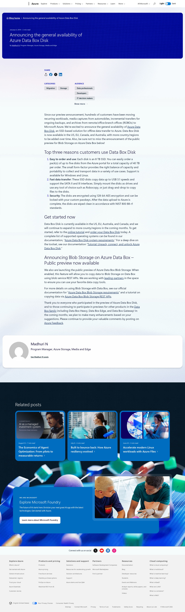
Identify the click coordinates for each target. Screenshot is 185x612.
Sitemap (68, 607)
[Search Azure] (154, 3)
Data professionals (84, 88)
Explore (44, 3)
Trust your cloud (15, 582)
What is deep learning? (158, 578)
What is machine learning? (159, 574)
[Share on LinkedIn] (60, 74)
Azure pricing (43, 569)
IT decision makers (85, 98)
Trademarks (116, 607)
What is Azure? (14, 565)
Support (69, 578)
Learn (113, 3)
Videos (124, 593)
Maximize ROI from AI (46, 587)
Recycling (139, 607)
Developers (81, 93)
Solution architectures (74, 574)
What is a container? (157, 591)
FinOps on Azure (44, 582)
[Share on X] (55, 74)
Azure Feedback (53, 323)
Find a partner (97, 574)
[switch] (168, 3)
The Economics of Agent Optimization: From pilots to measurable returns (36, 451)
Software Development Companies (104, 565)
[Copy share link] (46, 74)
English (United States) (21, 603)
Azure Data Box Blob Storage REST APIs (88, 296)
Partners (89, 3)
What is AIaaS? (155, 582)
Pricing (78, 3)
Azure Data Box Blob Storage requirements (93, 292)
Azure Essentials (14, 587)
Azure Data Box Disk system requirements (89, 240)
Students (125, 578)
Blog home (14, 18)
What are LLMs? (155, 587)
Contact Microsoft (80, 607)
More (121, 3)
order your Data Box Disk (105, 232)
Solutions (66, 3)
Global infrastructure (16, 574)
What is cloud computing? (159, 565)
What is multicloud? (156, 569)
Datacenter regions (16, 578)
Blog (123, 569)
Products (54, 3)
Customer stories (15, 591)
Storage (63, 88)
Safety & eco (128, 607)
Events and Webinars (129, 582)
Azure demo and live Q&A (75, 582)
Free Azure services (45, 574)
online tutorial (76, 232)
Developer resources (129, 574)
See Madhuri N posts (39, 357)
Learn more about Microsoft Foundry (40, 520)
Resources (102, 3)
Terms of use (104, 607)
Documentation (127, 565)
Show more (79, 104)
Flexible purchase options (48, 578)
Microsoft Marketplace (100, 569)
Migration (50, 88)
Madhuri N (16, 45)
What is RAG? (154, 595)
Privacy (93, 607)
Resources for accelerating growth (78, 569)
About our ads (152, 607)
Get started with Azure (17, 569)
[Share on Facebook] (50, 74)
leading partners (114, 278)
